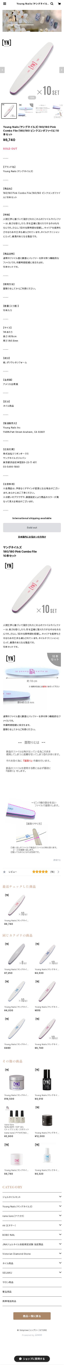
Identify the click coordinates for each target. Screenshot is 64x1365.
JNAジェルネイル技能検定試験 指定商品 (22, 1244)
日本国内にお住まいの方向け (32, 536)
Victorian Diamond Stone (16, 1254)
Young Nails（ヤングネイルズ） (17, 1206)
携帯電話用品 (9, 1301)
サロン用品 (8, 1282)
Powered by (28, 1335)
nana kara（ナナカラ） (13, 1216)
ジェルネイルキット (11, 1197)
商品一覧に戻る (32, 1316)
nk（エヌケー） (9, 1225)
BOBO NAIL (8, 1235)
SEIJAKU (7, 1272)
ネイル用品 (7, 1263)
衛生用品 (7, 1291)
